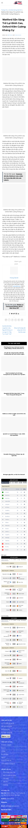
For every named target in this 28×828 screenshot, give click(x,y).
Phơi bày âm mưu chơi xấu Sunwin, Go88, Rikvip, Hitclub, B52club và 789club (14, 347)
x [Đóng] (4, 814)
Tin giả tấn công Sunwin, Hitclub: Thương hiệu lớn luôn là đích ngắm (14, 353)
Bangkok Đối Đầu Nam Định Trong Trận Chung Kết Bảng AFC (14, 394)
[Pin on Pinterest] (19, 320)
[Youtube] (12, 314)
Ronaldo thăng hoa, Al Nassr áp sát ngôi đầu (14, 454)
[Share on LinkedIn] (22, 320)
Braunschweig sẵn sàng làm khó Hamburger (20, 330)
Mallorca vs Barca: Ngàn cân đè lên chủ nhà (14, 414)
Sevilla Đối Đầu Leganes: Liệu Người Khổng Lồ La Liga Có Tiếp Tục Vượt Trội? (7, 330)
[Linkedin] (18, 314)
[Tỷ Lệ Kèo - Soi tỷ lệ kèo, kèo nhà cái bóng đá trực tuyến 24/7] (18, 2)
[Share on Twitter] (12, 320)
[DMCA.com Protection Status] (5, 736)
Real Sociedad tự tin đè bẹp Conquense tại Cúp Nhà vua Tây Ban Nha (14, 373)
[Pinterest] (16, 314)
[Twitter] (14, 314)
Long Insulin (15, 809)
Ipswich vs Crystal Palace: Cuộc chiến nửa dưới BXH (14, 434)
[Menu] (2, 3)
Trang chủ (4, 10)
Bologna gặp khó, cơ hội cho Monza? (14, 474)
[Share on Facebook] (9, 320)
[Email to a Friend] (15, 320)
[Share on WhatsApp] (6, 320)
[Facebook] (9, 314)
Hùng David (18, 35)
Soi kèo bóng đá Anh (15, 10)
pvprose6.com (17, 286)
